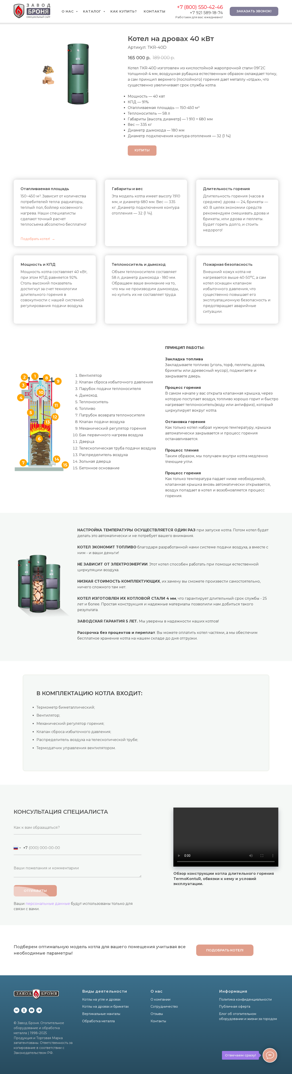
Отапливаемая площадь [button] (45, 189)
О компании (160, 999)
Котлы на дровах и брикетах (105, 1006)
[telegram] (39, 1010)
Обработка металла (98, 1021)
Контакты (154, 11)
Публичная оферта (234, 1006)
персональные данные (48, 903)
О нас (68, 11)
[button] (224, 950)
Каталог (92, 11)
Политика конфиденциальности (245, 999)
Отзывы (157, 1014)
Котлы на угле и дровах (101, 999)
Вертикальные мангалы (101, 1014)
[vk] (16, 1010)
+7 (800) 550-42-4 (198, 7)
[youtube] (31, 1010)
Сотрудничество (164, 1006)
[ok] (24, 1010)
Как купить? (123, 11)
